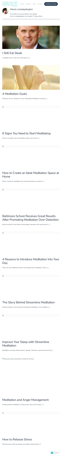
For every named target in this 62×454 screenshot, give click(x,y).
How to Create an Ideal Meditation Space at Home (30, 175)
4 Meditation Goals (14, 94)
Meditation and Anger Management (25, 400)
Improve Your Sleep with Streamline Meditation (25, 344)
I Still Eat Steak (12, 53)
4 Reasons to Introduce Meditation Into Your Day (30, 261)
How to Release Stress (17, 439)
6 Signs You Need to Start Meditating (26, 133)
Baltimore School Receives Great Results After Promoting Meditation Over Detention (30, 218)
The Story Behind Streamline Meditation (28, 302)
